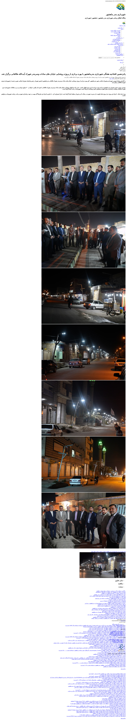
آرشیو (119, 36)
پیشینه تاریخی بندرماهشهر (117, 631)
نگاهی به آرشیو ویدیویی (118, 642)
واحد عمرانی (117, 49)
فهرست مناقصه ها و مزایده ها (116, 639)
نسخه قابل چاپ (122, 69)
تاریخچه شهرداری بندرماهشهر (116, 632)
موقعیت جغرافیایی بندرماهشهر (116, 633)
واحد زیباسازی (117, 47)
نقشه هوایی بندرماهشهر (118, 635)
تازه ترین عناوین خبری (115, 30)
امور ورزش (117, 52)
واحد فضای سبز (116, 51)
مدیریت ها (120, 45)
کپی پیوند (111, 78)
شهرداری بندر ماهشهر (111, 551)
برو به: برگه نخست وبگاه (117, 624)
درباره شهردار (115, 41)
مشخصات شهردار (116, 40)
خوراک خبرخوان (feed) (115, 35)
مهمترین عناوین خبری (115, 31)
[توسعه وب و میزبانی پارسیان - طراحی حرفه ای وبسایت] (122, 655)
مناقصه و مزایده (119, 54)
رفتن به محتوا (122, 25)
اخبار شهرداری (122, 551)
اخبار (122, 29)
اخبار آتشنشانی (119, 55)
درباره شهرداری (119, 37)
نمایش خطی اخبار (95, 551)
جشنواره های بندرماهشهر (117, 640)
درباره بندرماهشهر (119, 42)
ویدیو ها (118, 34)
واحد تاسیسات (117, 50)
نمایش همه (123, 668)
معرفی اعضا (120, 626)
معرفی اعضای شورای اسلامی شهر (115, 44)
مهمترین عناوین (102, 551)
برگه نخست (120, 27)
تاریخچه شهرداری (116, 39)
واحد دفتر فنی (117, 46)
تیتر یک (121, 62)
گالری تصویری (117, 32)
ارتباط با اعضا (120, 625)
